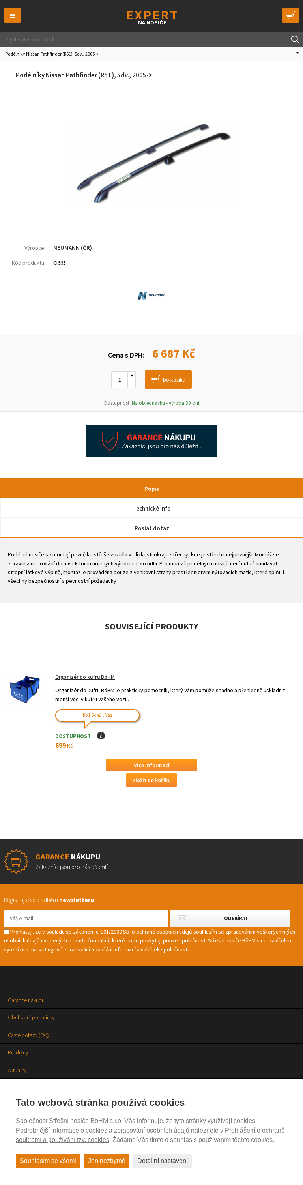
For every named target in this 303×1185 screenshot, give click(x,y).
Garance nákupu (26, 999)
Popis (151, 488)
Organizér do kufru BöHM (85, 677)
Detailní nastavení (162, 1160)
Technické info (152, 508)
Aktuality (17, 1070)
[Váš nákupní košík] (290, 15)
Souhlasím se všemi (48, 1160)
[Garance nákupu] (151, 455)
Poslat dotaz (152, 528)
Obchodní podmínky (31, 1017)
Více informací (152, 765)
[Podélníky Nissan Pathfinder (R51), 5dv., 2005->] (151, 223)
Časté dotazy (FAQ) (29, 1035)
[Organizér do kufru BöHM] (25, 690)
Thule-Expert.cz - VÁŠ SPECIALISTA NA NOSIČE (151, 17)
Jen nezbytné (106, 1160)
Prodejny (18, 1052)
